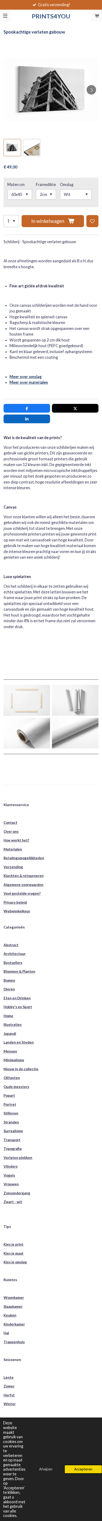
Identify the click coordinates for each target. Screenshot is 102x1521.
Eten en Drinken (17, 998)
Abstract (11, 945)
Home (8, 1016)
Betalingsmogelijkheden (24, 858)
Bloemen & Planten (19, 971)
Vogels (9, 1175)
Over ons (11, 831)
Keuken (10, 1315)
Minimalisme (14, 1060)
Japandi (10, 1033)
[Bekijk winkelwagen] (97, 16)
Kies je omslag (15, 1262)
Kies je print (13, 1244)
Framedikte (46, 184)
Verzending (13, 867)
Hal (6, 1333)
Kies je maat (13, 1253)
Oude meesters (16, 1087)
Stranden (11, 1122)
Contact (10, 822)
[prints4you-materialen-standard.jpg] (27, 700)
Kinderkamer (14, 1324)
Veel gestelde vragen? (22, 893)
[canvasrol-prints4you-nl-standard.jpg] (27, 733)
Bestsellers (13, 962)
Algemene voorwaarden (23, 884)
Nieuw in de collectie (21, 1069)
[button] (12, 147)
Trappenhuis (14, 1342)
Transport (12, 1140)
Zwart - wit (13, 1202)
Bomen (9, 980)
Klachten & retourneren (24, 875)
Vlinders (11, 1166)
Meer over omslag (25, 376)
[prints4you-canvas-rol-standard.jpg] (75, 733)
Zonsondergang (17, 1193)
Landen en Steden (19, 1042)
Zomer (9, 1386)
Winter (10, 1404)
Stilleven (11, 1113)
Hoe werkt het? (16, 840)
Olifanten (12, 1078)
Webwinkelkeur (17, 911)
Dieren (9, 989)
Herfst (9, 1395)
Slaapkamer (13, 1306)
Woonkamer (14, 1297)
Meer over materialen (28, 382)
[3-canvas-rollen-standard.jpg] (75, 700)
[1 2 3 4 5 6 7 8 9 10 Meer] (11, 221)
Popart (9, 1095)
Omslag (66, 184)
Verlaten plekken (18, 1157)
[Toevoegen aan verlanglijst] (92, 221)
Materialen (13, 849)
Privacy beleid (15, 902)
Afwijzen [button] (45, 1469)
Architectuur (15, 953)
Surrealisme (13, 1131)
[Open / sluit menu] (5, 16)
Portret (10, 1104)
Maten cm (16, 184)
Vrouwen (11, 1184)
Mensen (10, 1051)
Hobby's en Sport (18, 1007)
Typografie (13, 1148)
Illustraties (13, 1024)
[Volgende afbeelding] (91, 90)
